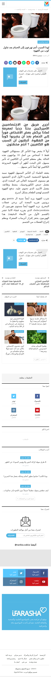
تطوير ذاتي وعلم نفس (36, 658)
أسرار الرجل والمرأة (31, 655)
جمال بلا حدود (42, 304)
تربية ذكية (9, 655)
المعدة (46, 234)
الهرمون (38, 234)
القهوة (14, 231)
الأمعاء (41, 231)
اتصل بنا (17, 662)
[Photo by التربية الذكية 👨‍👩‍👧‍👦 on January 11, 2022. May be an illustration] (42, 558)
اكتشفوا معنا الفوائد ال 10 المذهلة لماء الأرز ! (13, 284)
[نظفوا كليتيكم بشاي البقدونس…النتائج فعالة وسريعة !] (37, 337)
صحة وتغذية (29, 234)
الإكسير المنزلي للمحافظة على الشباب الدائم (39, 284)
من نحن (24, 662)
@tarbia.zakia (22, 545)
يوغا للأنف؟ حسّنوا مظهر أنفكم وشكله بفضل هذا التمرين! (25, 476)
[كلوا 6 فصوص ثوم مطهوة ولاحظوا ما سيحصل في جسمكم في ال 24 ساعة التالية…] (14, 309)
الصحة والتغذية (43, 42)
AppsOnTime (18, 672)
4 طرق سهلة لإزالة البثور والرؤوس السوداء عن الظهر (25, 462)
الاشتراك (23, 82)
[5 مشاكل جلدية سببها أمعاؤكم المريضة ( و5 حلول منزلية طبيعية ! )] (37, 309)
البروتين (22, 231)
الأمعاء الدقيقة (32, 231)
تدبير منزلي (18, 655)
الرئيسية (42, 655)
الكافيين (7, 231)
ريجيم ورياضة (11, 658)
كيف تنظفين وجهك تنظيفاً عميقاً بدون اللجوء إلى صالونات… (26, 490)
